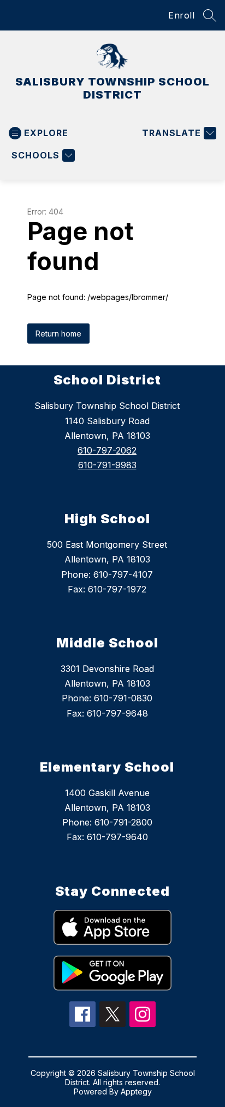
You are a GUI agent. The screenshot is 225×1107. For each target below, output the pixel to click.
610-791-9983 (107, 465)
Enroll (181, 15)
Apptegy (136, 1091)
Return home (58, 333)
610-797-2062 (107, 450)
